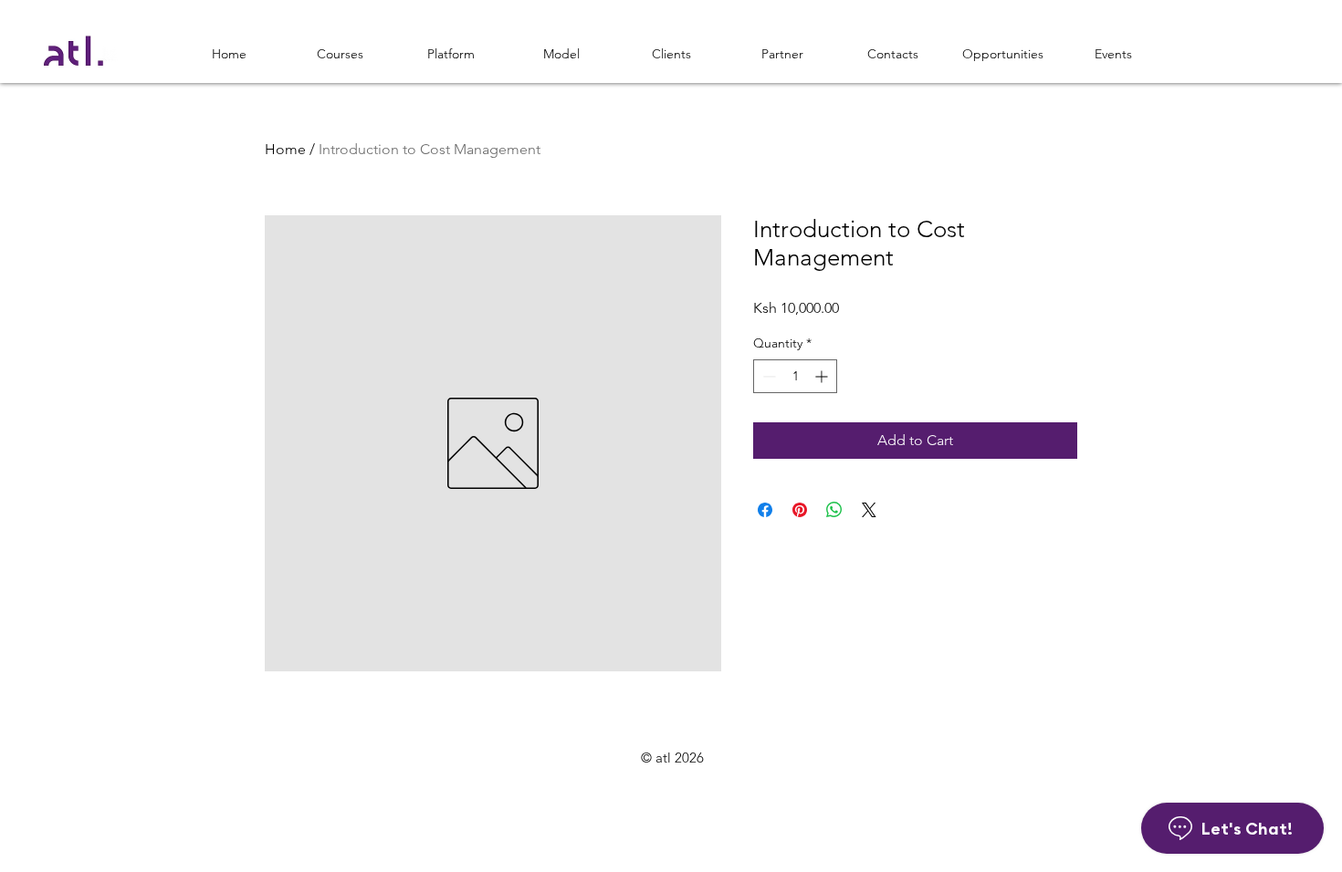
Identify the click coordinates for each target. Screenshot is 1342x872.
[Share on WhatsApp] (834, 510)
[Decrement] (767, 376)
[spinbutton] (795, 376)
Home (285, 149)
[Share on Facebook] (765, 510)
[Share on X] (869, 510)
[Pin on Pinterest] (800, 510)
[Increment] (823, 376)
